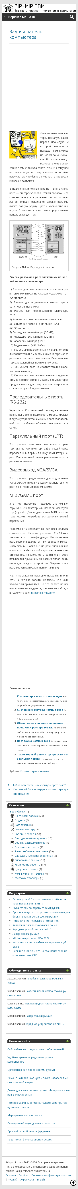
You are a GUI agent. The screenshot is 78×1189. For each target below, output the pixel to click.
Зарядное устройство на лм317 (32, 929)
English (41, 1179)
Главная (11, 1175)
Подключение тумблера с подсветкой (36, 920)
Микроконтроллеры (27, 878)
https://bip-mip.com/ (42, 592)
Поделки (20, 820)
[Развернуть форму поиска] (71, 17)
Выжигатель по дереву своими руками (36, 908)
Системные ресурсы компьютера (40, 709)
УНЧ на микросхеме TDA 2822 (31, 938)
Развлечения (23, 825)
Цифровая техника (26, 869)
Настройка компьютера (34, 741)
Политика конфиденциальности (51, 1175)
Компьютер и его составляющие (40, 696)
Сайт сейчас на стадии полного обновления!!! (35, 1049)
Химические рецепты (27, 864)
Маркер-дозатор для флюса (24, 1115)
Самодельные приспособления (34, 855)
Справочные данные (27, 860)
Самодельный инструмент (31, 838)
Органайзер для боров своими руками (31, 1069)
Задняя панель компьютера (25, 34)
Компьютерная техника (35, 771)
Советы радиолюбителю (30, 842)
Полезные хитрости (27, 847)
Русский (12, 1179)
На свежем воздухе (27, 816)
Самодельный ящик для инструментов (31, 1123)
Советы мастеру (25, 829)
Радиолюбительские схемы (31, 851)
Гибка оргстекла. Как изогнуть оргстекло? (39, 785)
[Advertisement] (39, 88)
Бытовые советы (25, 834)
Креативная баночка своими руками (29, 1139)
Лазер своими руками (26, 933)
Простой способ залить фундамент (29, 1131)
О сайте (23, 1175)
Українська (27, 1179)
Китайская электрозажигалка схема (35, 925)
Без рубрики (17, 811)
